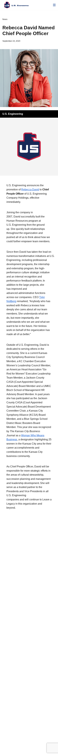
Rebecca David (30, 189)
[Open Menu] (54, 5)
